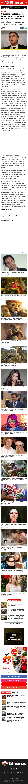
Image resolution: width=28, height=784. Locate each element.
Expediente (12, 772)
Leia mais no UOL (7, 209)
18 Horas (6, 772)
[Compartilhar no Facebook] (21, 28)
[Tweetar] (23, 28)
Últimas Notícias (6, 692)
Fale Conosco (20, 772)
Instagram (16, 215)
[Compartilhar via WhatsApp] (25, 28)
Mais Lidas (15, 692)
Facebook (4, 215)
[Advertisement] (14, 143)
